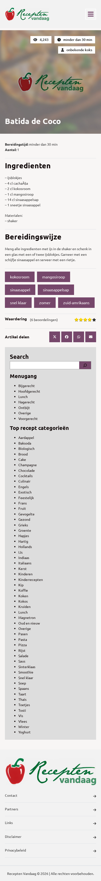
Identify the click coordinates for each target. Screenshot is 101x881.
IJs (20, 552)
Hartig (23, 541)
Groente (24, 530)
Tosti (22, 710)
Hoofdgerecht (29, 391)
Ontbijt (24, 407)
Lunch (23, 396)
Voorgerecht (28, 418)
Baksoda (24, 443)
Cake (22, 459)
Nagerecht (26, 402)
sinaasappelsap (56, 289)
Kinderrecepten (30, 579)
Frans (22, 503)
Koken (23, 596)
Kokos (23, 601)
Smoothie (25, 672)
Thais (22, 699)
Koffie (23, 590)
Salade (23, 656)
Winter (23, 726)
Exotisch (25, 492)
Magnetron (27, 617)
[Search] (85, 365)
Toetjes (24, 704)
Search (19, 356)
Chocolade (26, 470)
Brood (23, 454)
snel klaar (18, 302)
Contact (11, 795)
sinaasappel (20, 289)
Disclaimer (13, 836)
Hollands (25, 546)
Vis (20, 715)
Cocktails (25, 476)
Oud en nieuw (29, 623)
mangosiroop (53, 276)
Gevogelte (26, 514)
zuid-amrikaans (76, 302)
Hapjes (23, 535)
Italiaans (24, 563)
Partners (11, 809)
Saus (21, 661)
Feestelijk (26, 497)
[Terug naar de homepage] (27, 14)
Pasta (22, 639)
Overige (24, 413)
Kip (21, 585)
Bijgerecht (26, 385)
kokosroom (19, 276)
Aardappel (26, 437)
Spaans (23, 688)
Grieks (23, 525)
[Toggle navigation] (90, 14)
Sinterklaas (26, 666)
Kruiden (24, 606)
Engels (23, 486)
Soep (22, 683)
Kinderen (25, 574)
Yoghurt (24, 732)
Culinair (24, 481)
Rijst (21, 650)
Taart (22, 694)
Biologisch (26, 448)
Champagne (27, 465)
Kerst (22, 568)
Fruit (22, 508)
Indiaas (23, 557)
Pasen (23, 634)
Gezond (24, 519)
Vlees (22, 721)
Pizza (22, 645)
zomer (44, 302)
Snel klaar (25, 677)
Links (9, 822)
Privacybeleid (15, 850)
